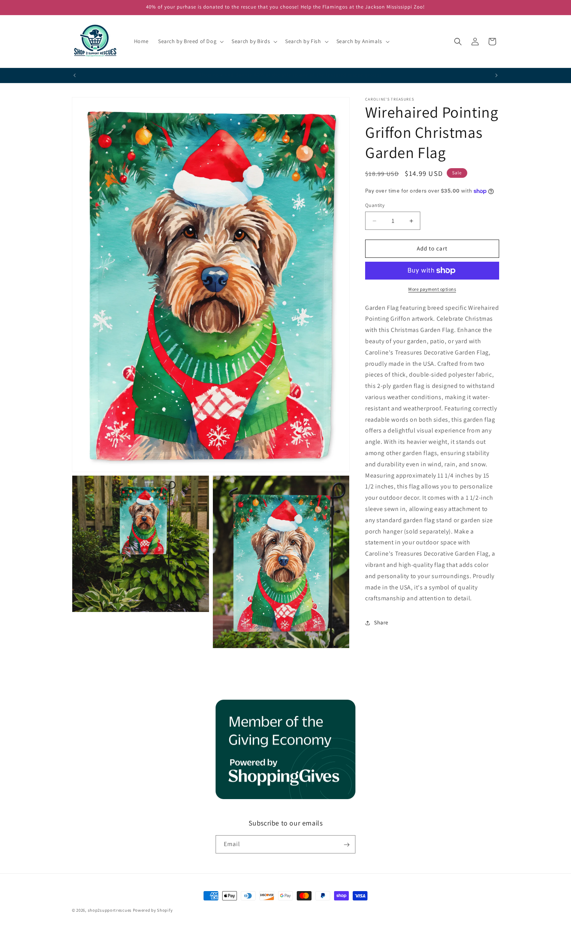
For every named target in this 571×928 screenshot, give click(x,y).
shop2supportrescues (110, 910)
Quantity (375, 205)
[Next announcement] (496, 75)
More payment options (432, 289)
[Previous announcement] (74, 75)
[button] (190, 41)
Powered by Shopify (153, 910)
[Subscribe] (346, 845)
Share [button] (381, 622)
